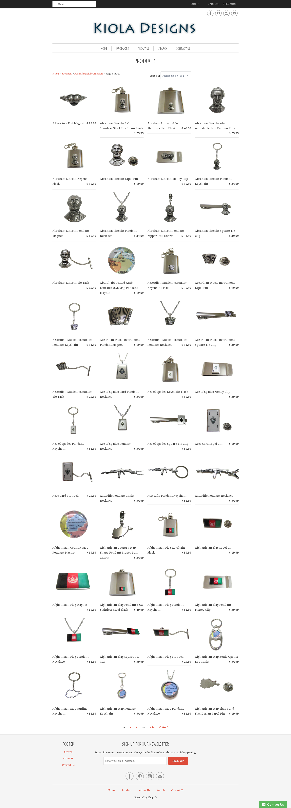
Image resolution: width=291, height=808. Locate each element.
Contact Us (183, 48)
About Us (143, 48)
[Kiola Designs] (145, 28)
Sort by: (155, 75)
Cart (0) (213, 4)
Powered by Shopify (145, 797)
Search (162, 48)
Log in (195, 4)
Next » (163, 726)
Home (104, 48)
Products (122, 48)
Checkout (230, 4)
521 (152, 726)
